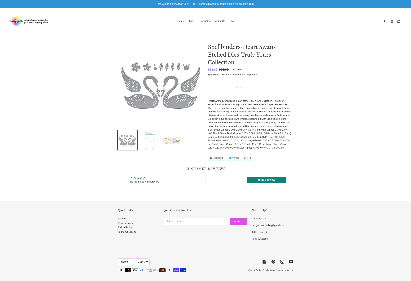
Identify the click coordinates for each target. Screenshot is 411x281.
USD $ (141, 261)
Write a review (266, 179)
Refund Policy (125, 227)
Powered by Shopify (284, 270)
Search (122, 218)
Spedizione (213, 74)
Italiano (124, 261)
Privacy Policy (125, 223)
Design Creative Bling (265, 270)
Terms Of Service (127, 231)
